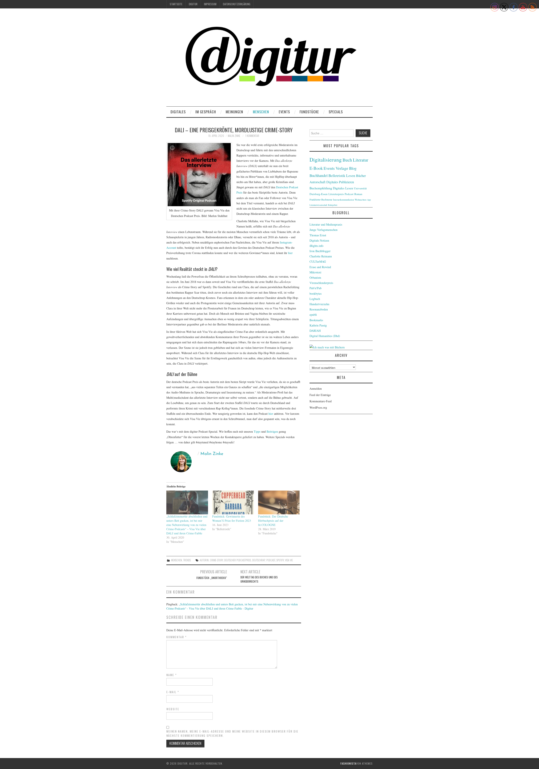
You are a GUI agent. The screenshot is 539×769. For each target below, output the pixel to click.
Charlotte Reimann (321, 256)
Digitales (178, 111)
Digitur (193, 4)
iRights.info (316, 246)
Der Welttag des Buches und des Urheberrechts (259, 579)
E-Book (316, 168)
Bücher (361, 175)
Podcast (270, 560)
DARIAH (315, 331)
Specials (336, 111)
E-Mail (172, 692)
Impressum (210, 4)
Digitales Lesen (343, 188)
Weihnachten (360, 199)
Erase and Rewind (320, 267)
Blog (352, 168)
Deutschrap (258, 560)
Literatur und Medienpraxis (326, 224)
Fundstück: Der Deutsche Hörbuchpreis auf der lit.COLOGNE (273, 520)
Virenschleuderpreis (321, 283)
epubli (313, 315)
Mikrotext (315, 272)
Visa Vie (289, 560)
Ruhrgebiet (332, 204)
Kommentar (176, 637)
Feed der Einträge (320, 395)
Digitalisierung (326, 159)
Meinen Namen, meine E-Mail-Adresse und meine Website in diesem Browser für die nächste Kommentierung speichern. (232, 733)
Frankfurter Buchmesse (321, 199)
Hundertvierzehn (319, 304)
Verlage (342, 168)
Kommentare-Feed (321, 401)
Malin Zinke (234, 136)
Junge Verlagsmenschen (324, 230)
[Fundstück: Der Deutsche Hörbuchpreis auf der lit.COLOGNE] (279, 502)
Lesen (350, 175)
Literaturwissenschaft (318, 204)
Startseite (176, 4)
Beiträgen (272, 431)
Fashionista (348, 763)
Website (172, 709)
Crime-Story (216, 560)
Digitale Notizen (319, 240)
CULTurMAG (318, 261)
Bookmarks (316, 320)
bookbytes (316, 294)
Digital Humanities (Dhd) (325, 336)
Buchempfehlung (321, 188)
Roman (358, 194)
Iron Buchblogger (320, 251)
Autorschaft (318, 182)
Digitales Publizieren (340, 182)
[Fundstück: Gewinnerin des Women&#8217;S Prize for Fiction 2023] (233, 502)
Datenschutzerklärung (236, 4)
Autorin (204, 560)
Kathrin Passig (318, 325)
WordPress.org (318, 407)
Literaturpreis (336, 194)
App (369, 199)
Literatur (360, 160)
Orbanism (315, 278)
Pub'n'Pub (316, 288)
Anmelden (316, 389)
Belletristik (336, 175)
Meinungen (234, 111)
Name (171, 675)
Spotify (280, 560)
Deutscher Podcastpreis (237, 560)
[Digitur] (269, 59)
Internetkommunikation (343, 199)
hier (290, 253)
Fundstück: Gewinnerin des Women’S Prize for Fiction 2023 (231, 518)
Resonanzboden (319, 309)
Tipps (257, 431)
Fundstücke (309, 111)
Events (284, 111)
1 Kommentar (252, 136)
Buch (347, 160)
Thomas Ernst (318, 235)
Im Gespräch (205, 111)
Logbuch (315, 299)
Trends (187, 560)
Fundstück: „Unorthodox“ (211, 578)
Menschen (261, 111)
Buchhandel (319, 175)
